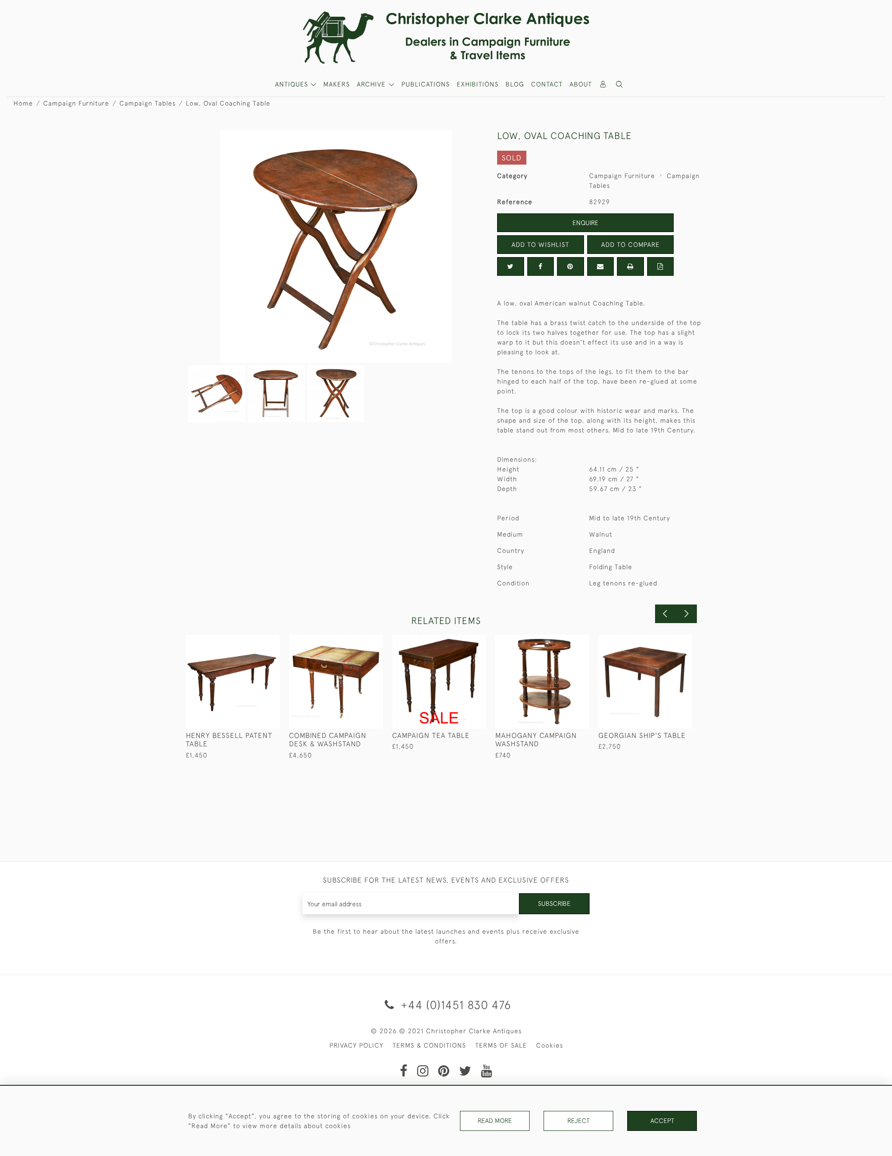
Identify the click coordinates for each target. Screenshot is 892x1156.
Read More (495, 1120)
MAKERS (336, 84)
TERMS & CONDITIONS (429, 1045)
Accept (662, 1120)
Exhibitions (477, 84)
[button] (619, 84)
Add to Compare (630, 244)
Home (23, 103)
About (581, 84)
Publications (425, 84)
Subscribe (554, 903)
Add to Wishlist (540, 244)
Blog (514, 84)
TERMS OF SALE (501, 1045)
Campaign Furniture (76, 103)
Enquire (585, 222)
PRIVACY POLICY (356, 1045)
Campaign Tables (147, 103)
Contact (547, 84)
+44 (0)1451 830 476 (454, 1004)
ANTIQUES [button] (292, 84)
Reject (578, 1120)
